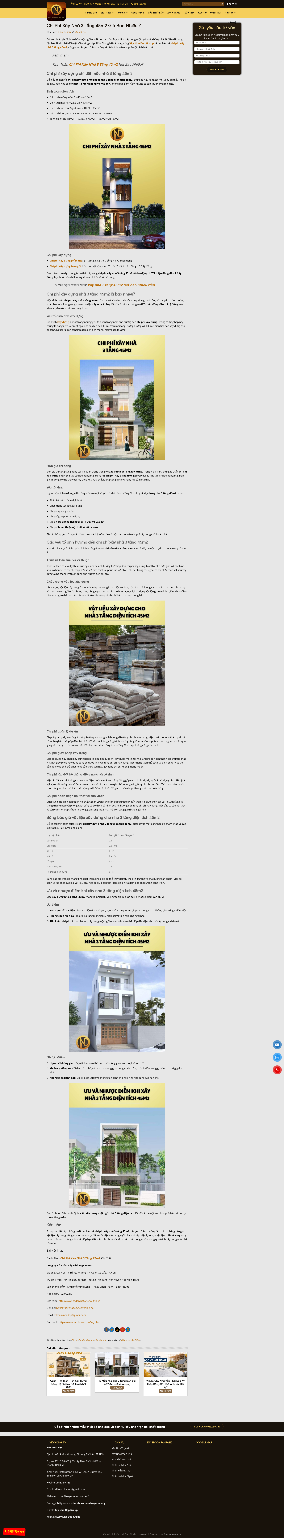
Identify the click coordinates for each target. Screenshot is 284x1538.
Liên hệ (232, 22)
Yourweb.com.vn (172, 1534)
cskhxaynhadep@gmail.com (70, 1315)
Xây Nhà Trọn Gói (121, 1448)
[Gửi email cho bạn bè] (117, 1329)
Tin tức (229, 12)
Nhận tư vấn (217, 69)
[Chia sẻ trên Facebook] (106, 1329)
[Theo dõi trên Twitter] (233, 4)
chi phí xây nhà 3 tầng (130, 1340)
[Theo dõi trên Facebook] (227, 4)
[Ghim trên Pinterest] (122, 1329)
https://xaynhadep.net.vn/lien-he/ (75, 1308)
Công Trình (137, 12)
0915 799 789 (16, 1532)
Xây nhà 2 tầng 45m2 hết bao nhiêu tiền (121, 285)
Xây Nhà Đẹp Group (141, 43)
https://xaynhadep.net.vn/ (73, 1496)
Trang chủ (91, 12)
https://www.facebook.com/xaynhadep (81, 1322)
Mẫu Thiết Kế (155, 12)
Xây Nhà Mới (174, 12)
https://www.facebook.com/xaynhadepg (81, 1503)
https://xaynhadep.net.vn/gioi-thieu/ (79, 1301)
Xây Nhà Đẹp (80, 32)
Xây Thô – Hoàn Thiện (209, 12)
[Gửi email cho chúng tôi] (236, 4)
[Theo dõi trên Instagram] (230, 4)
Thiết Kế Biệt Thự (121, 1470)
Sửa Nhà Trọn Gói (121, 1459)
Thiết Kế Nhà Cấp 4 (122, 1476)
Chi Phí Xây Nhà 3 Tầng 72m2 (80, 1258)
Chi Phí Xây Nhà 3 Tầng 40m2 (93, 64)
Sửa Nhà (189, 12)
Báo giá (121, 12)
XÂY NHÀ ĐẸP (54, 1447)
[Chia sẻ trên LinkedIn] (127, 1329)
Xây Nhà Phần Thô (122, 1453)
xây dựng (63, 322)
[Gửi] (222, 4)
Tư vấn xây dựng (86, 1340)
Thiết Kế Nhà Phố (121, 1465)
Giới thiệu (106, 12)
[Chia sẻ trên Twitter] (111, 1329)
